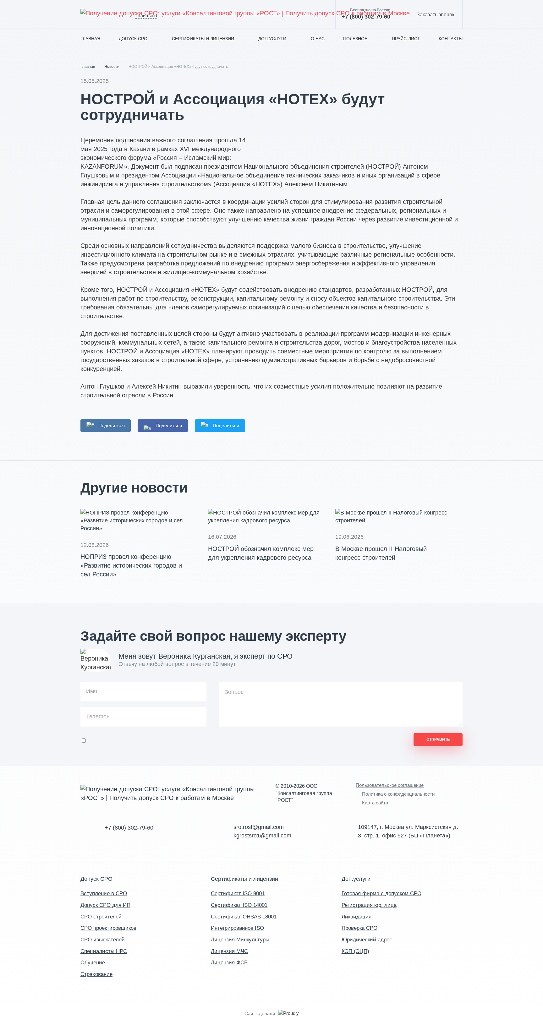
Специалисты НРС (103, 951)
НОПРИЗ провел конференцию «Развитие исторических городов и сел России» (131, 565)
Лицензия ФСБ (229, 963)
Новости (111, 66)
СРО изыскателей (102, 940)
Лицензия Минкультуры (240, 940)
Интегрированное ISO (237, 928)
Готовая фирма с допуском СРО (381, 893)
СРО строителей (101, 917)
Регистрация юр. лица (369, 905)
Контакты (451, 38)
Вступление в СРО (103, 893)
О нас (318, 38)
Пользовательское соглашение (390, 785)
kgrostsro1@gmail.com (262, 835)
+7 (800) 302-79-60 (366, 14)
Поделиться (111, 425)
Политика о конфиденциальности (398, 794)
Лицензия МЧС (229, 951)
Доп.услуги (272, 38)
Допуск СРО (133, 38)
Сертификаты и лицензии (203, 38)
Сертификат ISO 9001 (238, 893)
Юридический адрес (367, 940)
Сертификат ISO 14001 (239, 905)
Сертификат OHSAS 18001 (244, 917)
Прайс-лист (406, 38)
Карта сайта (375, 802)
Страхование (96, 974)
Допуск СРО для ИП (105, 905)
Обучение (92, 963)
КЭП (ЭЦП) (355, 951)
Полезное (355, 38)
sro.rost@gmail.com (258, 827)
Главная (90, 38)
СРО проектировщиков (108, 928)
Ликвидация (356, 917)
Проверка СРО (359, 928)
